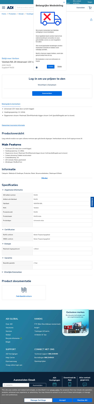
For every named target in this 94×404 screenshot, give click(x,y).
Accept (62, 400)
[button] (92, 202)
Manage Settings (38, 400)
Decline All (82, 400)
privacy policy (54, 390)
